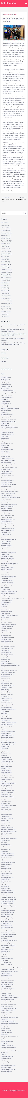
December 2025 (5, 233)
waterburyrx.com (5, 824)
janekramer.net (5, 746)
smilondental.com (6, 571)
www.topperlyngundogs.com (8, 899)
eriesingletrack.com (6, 550)
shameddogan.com (6, 866)
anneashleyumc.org (6, 916)
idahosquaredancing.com (7, 530)
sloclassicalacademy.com (7, 674)
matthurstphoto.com (6, 1014)
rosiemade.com (5, 554)
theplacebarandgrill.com (7, 822)
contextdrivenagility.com (7, 726)
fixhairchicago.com (6, 835)
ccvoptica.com (5, 947)
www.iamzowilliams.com (7, 969)
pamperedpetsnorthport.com (8, 552)
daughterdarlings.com (6, 386)
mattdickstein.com (6, 879)
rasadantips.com (5, 401)
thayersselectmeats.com (7, 855)
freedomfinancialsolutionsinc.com (10, 907)
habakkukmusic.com (6, 884)
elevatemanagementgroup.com (9, 1036)
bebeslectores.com (6, 486)
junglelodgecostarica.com (8, 761)
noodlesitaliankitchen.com (8, 429)
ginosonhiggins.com (6, 770)
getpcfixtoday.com (6, 436)
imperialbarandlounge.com (8, 519)
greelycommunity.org (6, 707)
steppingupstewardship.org (8, 945)
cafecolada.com (5, 650)
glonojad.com (4, 713)
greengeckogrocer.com (7, 580)
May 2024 (3, 256)
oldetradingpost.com (6, 482)
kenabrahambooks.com (7, 693)
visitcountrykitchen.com (7, 765)
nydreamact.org (5, 431)
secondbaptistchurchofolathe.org (10, 1051)
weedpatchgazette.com (7, 547)
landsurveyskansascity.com (8, 918)
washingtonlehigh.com (7, 949)
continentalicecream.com (7, 685)
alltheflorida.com (5, 1015)
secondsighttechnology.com (8, 576)
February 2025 (5, 248)
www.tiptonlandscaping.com (8, 944)
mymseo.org (4, 1052)
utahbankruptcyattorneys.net (8, 525)
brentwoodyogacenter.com (8, 942)
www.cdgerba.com (6, 993)
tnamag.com (4, 851)
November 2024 (5, 254)
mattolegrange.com (6, 759)
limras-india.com (5, 379)
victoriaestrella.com (6, 811)
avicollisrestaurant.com (7, 818)
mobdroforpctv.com (6, 643)
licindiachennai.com (6, 384)
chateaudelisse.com (6, 462)
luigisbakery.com (5, 951)
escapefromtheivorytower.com (9, 504)
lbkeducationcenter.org (7, 610)
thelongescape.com (6, 757)
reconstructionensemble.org (8, 798)
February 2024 (5, 264)
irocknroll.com (5, 526)
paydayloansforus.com (7, 414)
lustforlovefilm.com (6, 698)
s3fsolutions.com (5, 501)
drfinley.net (4, 1039)
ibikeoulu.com (4, 728)
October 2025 (5, 238)
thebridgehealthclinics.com (8, 862)
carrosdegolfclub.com (7, 495)
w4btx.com (4, 565)
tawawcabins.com (5, 532)
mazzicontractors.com (7, 979)
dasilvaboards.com (6, 676)
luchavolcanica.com (6, 801)
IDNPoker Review (20, 198)
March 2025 (4, 246)
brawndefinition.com (6, 683)
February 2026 (5, 228)
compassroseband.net (7, 846)
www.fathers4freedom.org (8, 897)
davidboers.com (5, 875)
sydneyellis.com (5, 587)
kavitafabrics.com (5, 800)
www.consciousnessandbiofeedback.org (11, 968)
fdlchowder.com (5, 929)
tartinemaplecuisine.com (7, 744)
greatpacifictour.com (6, 809)
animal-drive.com (5, 849)
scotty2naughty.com (6, 718)
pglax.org (3, 781)
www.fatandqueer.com (7, 914)
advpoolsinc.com (5, 825)
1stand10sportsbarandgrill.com (9, 563)
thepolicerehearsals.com (7, 667)
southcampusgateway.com (8, 460)
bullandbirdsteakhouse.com (8, 932)
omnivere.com (4, 399)
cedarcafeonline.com (6, 394)
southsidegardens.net (6, 975)
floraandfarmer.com (6, 499)
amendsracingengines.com (8, 910)
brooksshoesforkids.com (7, 853)
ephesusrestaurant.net (7, 982)
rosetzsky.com (5, 711)
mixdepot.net (4, 960)
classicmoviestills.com (7, 648)
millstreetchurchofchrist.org (8, 1021)
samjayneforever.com (6, 1012)
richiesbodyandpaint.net (7, 383)
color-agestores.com (6, 628)
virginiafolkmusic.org (6, 600)
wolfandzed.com (5, 955)
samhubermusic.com (6, 1071)
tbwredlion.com (5, 1003)
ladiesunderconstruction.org (8, 484)
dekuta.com (4, 956)
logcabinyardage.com (6, 873)
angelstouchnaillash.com (7, 567)
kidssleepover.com (6, 410)
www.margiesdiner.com (7, 927)
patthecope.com (5, 840)
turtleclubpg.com (5, 807)
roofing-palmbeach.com (7, 510)
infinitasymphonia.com (7, 702)
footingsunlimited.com (7, 921)
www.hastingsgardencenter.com (9, 971)
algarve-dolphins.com (6, 766)
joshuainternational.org (7, 890)
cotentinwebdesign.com (7, 480)
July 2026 (3, 222)
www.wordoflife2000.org (7, 528)
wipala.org (4, 630)
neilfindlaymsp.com (6, 816)
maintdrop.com (5, 445)
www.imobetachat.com (7, 877)
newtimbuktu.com (6, 403)
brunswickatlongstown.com (8, 742)
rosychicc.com (4, 634)
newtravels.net (5, 412)
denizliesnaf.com (5, 836)
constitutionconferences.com (8, 838)
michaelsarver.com (6, 578)
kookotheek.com (5, 456)
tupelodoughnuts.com (7, 556)
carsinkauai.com (5, 1019)
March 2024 (4, 262)
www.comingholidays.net (7, 656)
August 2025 (4, 243)
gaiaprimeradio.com (6, 752)
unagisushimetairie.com (7, 432)
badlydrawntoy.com (6, 881)
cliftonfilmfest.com (6, 517)
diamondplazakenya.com (7, 1001)
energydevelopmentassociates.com (10, 497)
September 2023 (5, 277)
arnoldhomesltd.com (6, 514)
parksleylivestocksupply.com (8, 624)
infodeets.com (5, 388)
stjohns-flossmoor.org (7, 792)
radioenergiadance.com (7, 455)
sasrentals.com (5, 574)
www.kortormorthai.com (7, 912)
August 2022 (4, 311)
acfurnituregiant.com (6, 395)
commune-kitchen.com (7, 694)
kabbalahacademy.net (6, 569)
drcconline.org (4, 820)
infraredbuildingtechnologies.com (9, 491)
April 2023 (4, 290)
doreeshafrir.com (5, 720)
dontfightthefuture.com (7, 512)
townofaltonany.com (6, 779)
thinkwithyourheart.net (7, 523)
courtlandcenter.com (6, 814)
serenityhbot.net (5, 888)
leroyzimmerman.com (6, 1038)
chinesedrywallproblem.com (8, 789)
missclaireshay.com (6, 377)
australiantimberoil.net (7, 488)
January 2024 (4, 267)
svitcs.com (4, 842)
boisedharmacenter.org (7, 626)
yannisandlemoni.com (6, 545)
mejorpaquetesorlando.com (8, 562)
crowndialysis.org (5, 589)
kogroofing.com (5, 451)
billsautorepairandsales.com (8, 1004)
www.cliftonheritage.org (7, 936)
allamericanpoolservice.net (8, 593)
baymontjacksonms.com (7, 777)
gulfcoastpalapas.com (7, 860)
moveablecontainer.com (7, 475)
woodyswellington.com (7, 984)
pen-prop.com (4, 894)
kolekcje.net (4, 606)
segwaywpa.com (5, 859)
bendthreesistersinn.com (7, 790)
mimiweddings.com (6, 1063)
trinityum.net (4, 977)
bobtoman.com (5, 447)
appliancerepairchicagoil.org (8, 421)
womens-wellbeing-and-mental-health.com (12, 598)
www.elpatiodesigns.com (7, 988)
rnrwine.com (4, 1043)
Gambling (10, 191)
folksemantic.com (6, 534)
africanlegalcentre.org (7, 704)
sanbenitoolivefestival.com (8, 646)
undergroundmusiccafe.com (8, 1069)
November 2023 (5, 272)
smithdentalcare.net (6, 1067)
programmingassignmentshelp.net (10, 408)
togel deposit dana (6, 369)
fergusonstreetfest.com (7, 1010)
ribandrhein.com (5, 604)
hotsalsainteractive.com (7, 390)
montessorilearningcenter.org (8, 1008)
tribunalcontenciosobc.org (8, 672)
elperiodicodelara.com (7, 381)
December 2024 (5, 251)
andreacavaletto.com (6, 622)
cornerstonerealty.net (7, 966)
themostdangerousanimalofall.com (10, 665)
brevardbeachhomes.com (7, 502)
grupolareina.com (5, 477)
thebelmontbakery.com (7, 416)
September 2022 (5, 309)
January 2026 (4, 230)
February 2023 (5, 295)
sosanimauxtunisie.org (7, 449)
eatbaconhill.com (5, 407)
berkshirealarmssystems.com (8, 539)
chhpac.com (4, 1054)
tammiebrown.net (5, 753)
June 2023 (4, 285)
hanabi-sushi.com (5, 953)
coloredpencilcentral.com (7, 515)
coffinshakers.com (6, 729)
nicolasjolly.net (5, 700)
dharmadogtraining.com (7, 1056)
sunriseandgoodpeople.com (8, 787)
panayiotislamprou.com (7, 458)
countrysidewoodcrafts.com (8, 419)
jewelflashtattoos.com (7, 434)
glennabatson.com (6, 678)
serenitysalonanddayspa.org (8, 392)
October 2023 (5, 275)
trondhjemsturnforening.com (8, 999)
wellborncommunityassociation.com (10, 464)
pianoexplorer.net (5, 973)
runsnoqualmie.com (6, 923)
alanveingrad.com (5, 768)
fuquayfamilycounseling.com (8, 1047)
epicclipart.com (5, 442)
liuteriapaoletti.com (6, 785)
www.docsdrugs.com (6, 925)
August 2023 (4, 280)
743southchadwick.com (7, 506)
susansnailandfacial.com (7, 892)
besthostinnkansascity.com (8, 1065)
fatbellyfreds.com (6, 986)
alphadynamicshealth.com (8, 1027)
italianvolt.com (5, 538)
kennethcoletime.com (7, 739)
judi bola (3, 361)
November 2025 (5, 235)
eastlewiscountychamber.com (9, 670)
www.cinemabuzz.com (7, 958)
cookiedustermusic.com (7, 796)
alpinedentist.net (5, 453)
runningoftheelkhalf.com (7, 901)
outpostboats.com (6, 635)
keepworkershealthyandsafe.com (9, 427)
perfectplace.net (5, 613)
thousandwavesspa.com (7, 813)
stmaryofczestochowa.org (8, 731)
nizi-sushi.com (4, 748)
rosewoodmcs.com (6, 962)
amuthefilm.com (5, 696)
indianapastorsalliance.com (8, 829)
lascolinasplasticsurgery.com (8, 934)
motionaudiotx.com (6, 1058)
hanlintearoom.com (6, 1030)
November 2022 (5, 303)
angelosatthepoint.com (7, 827)
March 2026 (4, 225)
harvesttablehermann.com (8, 493)
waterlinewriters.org (6, 864)
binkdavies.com (5, 689)
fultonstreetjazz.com (7, 471)
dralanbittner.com (5, 543)
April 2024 (4, 259)
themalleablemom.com (7, 737)
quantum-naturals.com (7, 1006)
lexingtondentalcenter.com (8, 586)
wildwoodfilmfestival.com (8, 466)
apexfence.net (5, 1073)
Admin (15, 14)
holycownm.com (5, 803)
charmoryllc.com (5, 659)
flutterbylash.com (5, 1028)
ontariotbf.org (5, 423)
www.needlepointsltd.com (8, 931)
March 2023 (4, 293)
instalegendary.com (6, 425)
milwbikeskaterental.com (7, 776)
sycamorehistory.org (6, 964)
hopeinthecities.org (6, 639)
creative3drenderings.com (7, 870)
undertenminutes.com (7, 397)
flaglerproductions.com (7, 681)
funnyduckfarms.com (6, 1032)
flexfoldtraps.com (6, 908)
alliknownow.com (5, 669)
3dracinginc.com (5, 661)
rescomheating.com (6, 1062)
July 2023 (3, 282)
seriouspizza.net (5, 844)
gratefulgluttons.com (7, 641)
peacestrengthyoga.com (7, 905)
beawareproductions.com (7, 724)
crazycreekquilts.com (6, 687)
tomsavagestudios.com (7, 597)
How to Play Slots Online (8, 199)
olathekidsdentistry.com (7, 558)
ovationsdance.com (6, 602)
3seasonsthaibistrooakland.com (9, 615)
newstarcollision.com (6, 573)
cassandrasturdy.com (6, 645)
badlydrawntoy (8, 3)
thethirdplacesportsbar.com (8, 980)
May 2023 (3, 288)
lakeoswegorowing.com (7, 1045)
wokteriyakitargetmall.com (8, 584)
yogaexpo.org (4, 619)
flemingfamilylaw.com (7, 1041)
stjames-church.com (6, 717)
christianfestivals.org (6, 763)
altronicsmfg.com (5, 405)
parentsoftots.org (6, 868)
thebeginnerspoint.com (7, 654)
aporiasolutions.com (6, 857)
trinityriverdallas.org (6, 611)
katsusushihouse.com (6, 705)
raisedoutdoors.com (6, 521)
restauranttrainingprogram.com (9, 591)
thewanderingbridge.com (7, 735)
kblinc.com (4, 549)
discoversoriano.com (6, 652)
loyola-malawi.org (6, 632)
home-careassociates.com (8, 621)
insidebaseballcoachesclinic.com (9, 1017)
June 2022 (4, 316)
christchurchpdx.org (6, 691)
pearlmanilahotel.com (7, 443)
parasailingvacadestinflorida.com (9, 1023)
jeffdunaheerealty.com (7, 903)
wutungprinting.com (6, 772)
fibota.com (4, 992)
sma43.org (4, 938)
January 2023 (4, 298)
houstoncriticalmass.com (7, 663)
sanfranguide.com (5, 657)
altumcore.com (5, 848)
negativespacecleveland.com (8, 783)
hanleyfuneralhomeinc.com (8, 560)
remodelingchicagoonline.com (9, 940)
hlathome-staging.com (7, 582)
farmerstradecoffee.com (7, 872)
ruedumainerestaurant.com (8, 709)
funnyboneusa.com (6, 794)
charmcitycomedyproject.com (8, 722)
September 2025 (5, 241)
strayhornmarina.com (6, 680)
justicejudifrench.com (6, 733)
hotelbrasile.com (5, 469)
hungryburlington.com (6, 741)
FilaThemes (14, 1091)
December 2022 (5, 301)
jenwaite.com (4, 1034)
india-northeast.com (6, 508)
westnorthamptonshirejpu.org (9, 467)
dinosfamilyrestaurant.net (8, 490)
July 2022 (3, 314)
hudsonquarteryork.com (7, 990)
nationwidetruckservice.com (8, 805)
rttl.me (3, 1060)
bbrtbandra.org (5, 438)
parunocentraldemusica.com (8, 995)
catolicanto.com (5, 608)
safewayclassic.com (6, 418)
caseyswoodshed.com (6, 833)
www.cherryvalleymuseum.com (9, 478)
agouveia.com (4, 1049)
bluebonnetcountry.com (7, 440)
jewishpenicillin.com (6, 595)
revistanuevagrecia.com (7, 715)
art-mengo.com (5, 750)
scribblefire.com (5, 617)
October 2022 (5, 306)
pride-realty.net (5, 1025)
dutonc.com (4, 755)
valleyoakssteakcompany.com (9, 831)
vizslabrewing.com (6, 541)
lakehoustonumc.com (6, 883)
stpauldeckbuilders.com (7, 920)
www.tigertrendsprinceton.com (9, 896)
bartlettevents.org (6, 473)
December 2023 (5, 269)
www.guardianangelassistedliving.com (11, 997)
